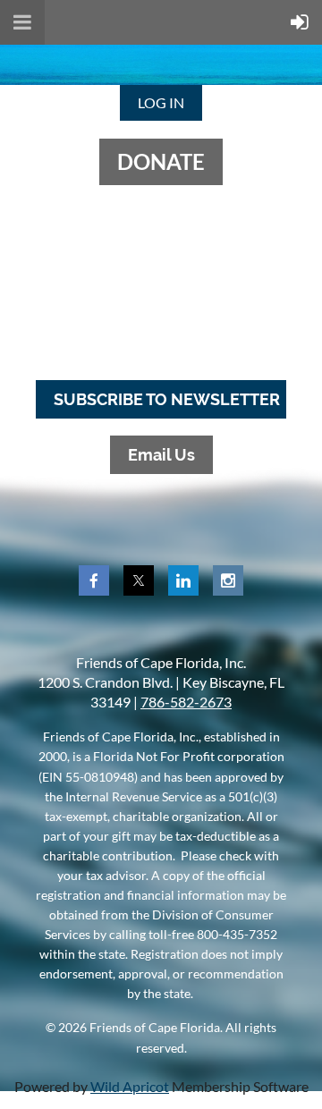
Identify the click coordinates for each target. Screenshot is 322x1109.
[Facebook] (94, 580)
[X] (138, 580)
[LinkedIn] (183, 580)
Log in (161, 102)
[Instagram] (228, 580)
